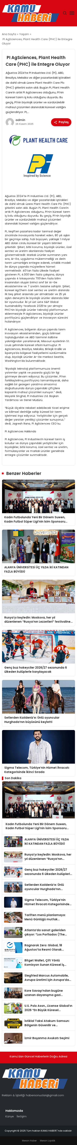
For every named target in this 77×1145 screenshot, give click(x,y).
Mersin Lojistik (47, 1140)
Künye (9, 1116)
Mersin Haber (29, 1140)
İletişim (22, 1116)
